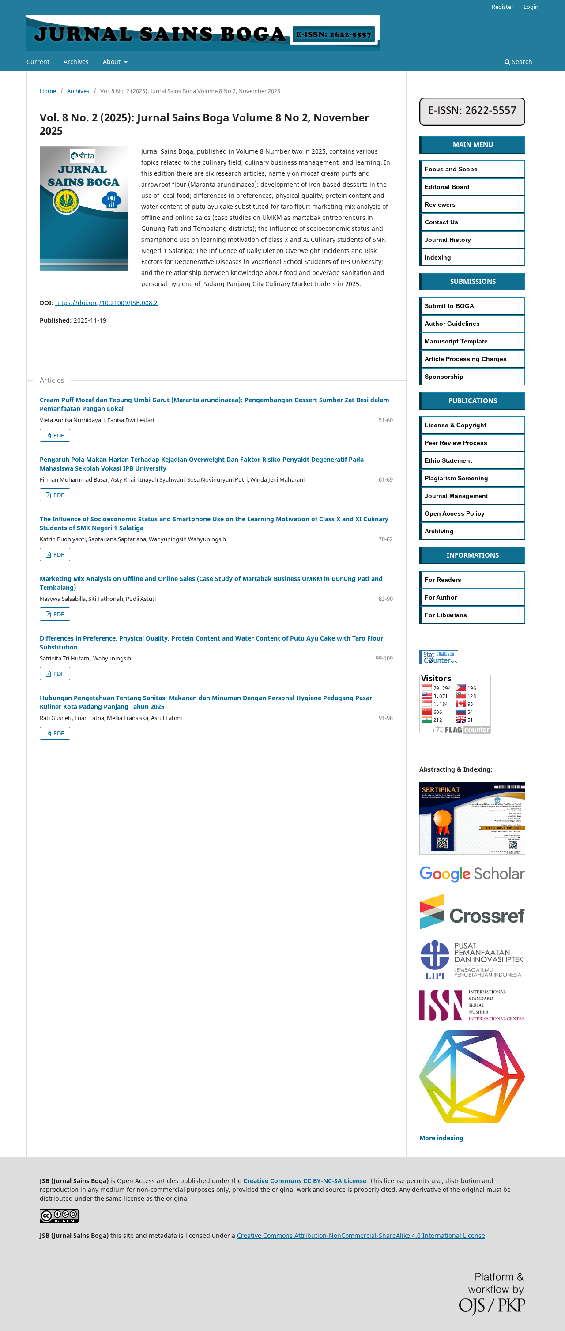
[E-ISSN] (472, 123)
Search (521, 61)
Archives (76, 61)
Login (531, 7)
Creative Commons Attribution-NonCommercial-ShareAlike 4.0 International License (361, 1235)
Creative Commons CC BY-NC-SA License (304, 1180)
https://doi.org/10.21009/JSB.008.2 (106, 302)
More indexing (441, 1138)
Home (48, 91)
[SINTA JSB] (472, 854)
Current (37, 61)
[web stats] (438, 661)
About (112, 61)
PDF (58, 435)
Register (502, 7)
